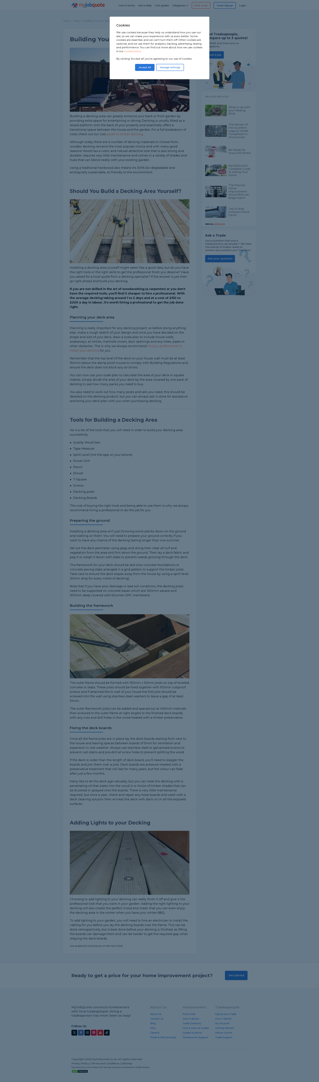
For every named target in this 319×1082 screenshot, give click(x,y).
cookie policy (132, 51)
